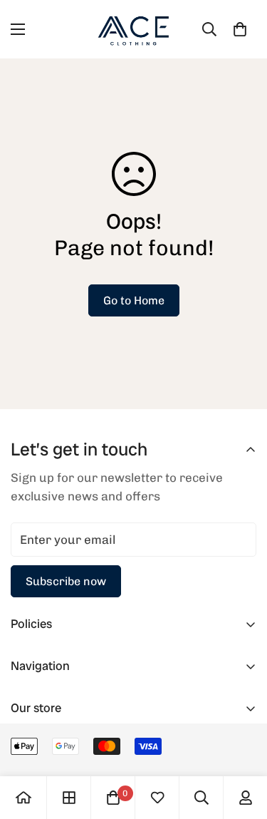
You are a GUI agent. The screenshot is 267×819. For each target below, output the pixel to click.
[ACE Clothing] (134, 29)
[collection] (69, 797)
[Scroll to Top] (241, 743)
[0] (240, 29)
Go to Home (133, 300)
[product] (23, 797)
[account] (246, 797)
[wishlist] (157, 797)
